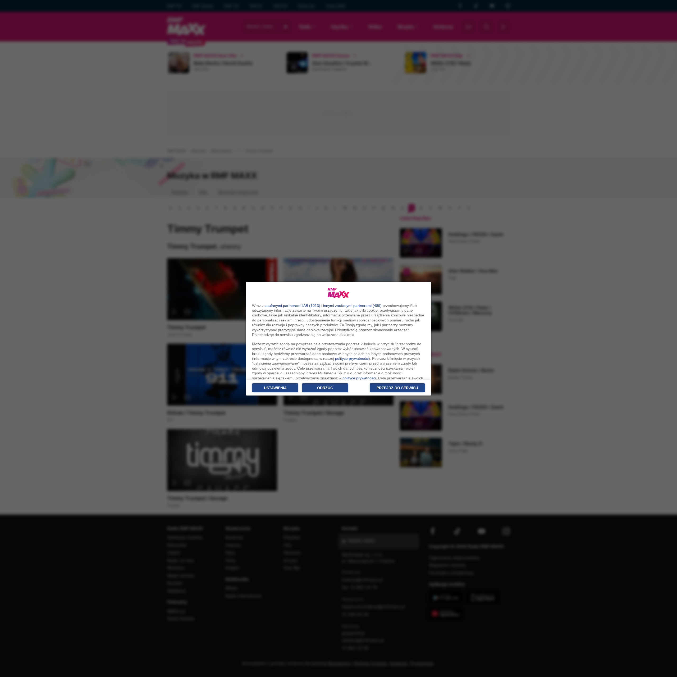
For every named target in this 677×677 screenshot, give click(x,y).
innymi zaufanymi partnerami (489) (352, 305)
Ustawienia (275, 388)
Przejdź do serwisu (397, 388)
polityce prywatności (352, 358)
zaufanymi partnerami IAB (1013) (292, 305)
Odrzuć (325, 388)
